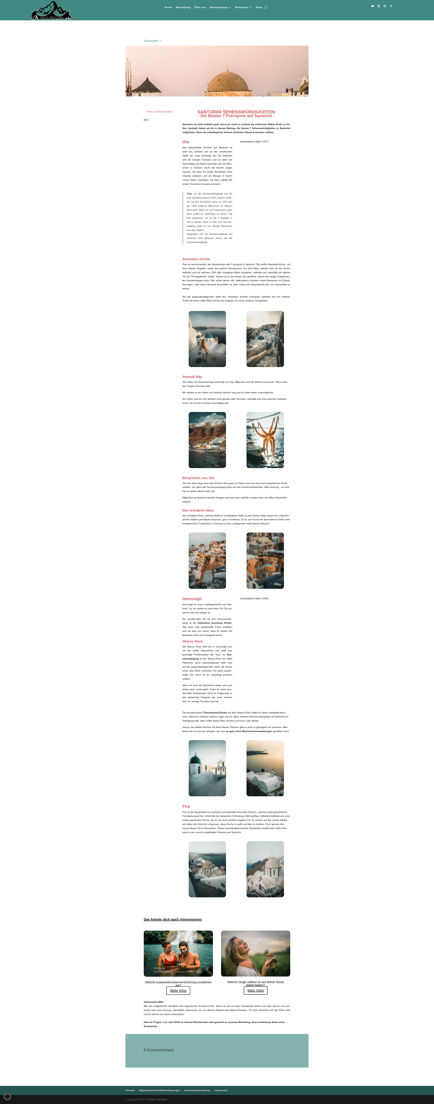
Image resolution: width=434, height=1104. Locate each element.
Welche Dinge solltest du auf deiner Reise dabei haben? (255, 983)
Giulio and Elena (157, 1099)
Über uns (200, 7)
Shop (259, 7)
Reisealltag (183, 7)
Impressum (220, 1090)
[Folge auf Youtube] (372, 6)
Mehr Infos (178, 990)
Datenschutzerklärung (197, 1090)
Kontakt (130, 1090)
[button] (7, 1096)
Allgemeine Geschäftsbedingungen (159, 1090)
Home (168, 7)
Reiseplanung (219, 7)
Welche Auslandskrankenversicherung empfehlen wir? (178, 984)
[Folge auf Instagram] (378, 6)
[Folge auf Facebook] (391, 6)
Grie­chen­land (151, 40)
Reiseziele (242, 7)
